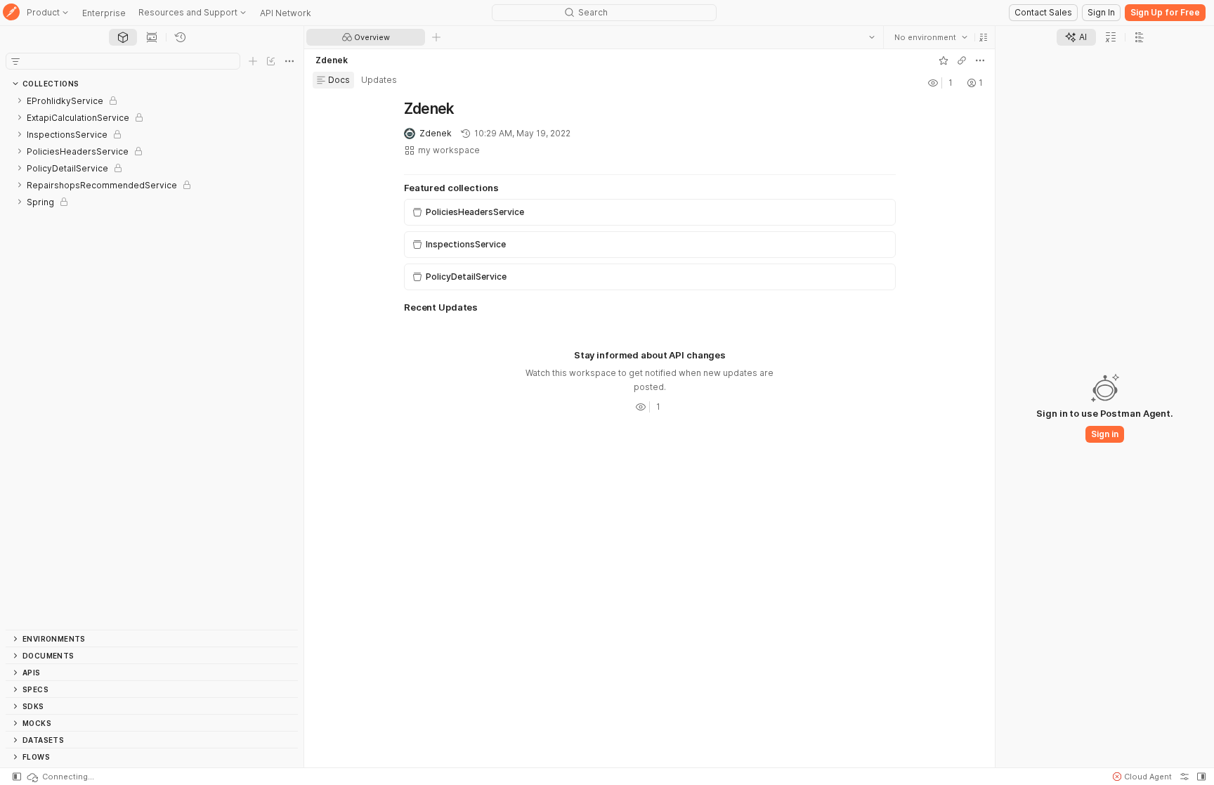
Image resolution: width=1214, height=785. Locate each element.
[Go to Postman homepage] (11, 13)
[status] (59, 777)
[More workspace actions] (979, 60)
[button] (982, 37)
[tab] (123, 37)
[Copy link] (961, 60)
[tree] (152, 361)
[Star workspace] (943, 60)
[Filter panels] (15, 61)
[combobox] (930, 37)
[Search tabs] (871, 37)
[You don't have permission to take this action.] (436, 37)
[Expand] (19, 100)
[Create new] (252, 61)
